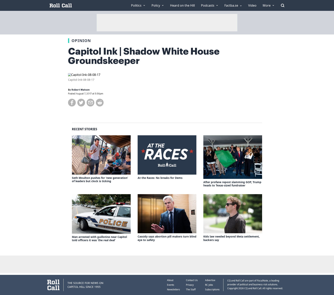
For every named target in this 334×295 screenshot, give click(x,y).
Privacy (190, 284)
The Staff (191, 289)
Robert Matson (81, 90)
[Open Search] (283, 5)
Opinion (81, 40)
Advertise (210, 280)
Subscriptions (212, 289)
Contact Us (192, 280)
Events (170, 284)
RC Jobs (209, 284)
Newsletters (173, 289)
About (170, 280)
